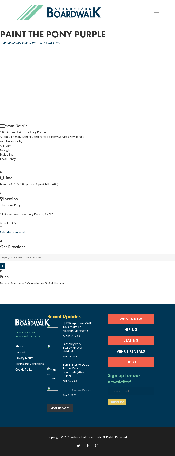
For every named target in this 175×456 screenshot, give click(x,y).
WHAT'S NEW (131, 318)
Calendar (5, 232)
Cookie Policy (23, 369)
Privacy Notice (24, 358)
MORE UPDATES (60, 408)
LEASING (130, 340)
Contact (20, 352)
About (19, 346)
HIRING (130, 329)
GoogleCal (18, 232)
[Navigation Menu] (157, 12)
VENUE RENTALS (131, 351)
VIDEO (130, 362)
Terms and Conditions (29, 364)
